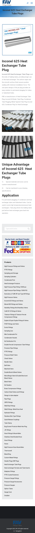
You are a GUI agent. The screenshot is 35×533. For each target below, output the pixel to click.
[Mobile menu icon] (31, 3)
